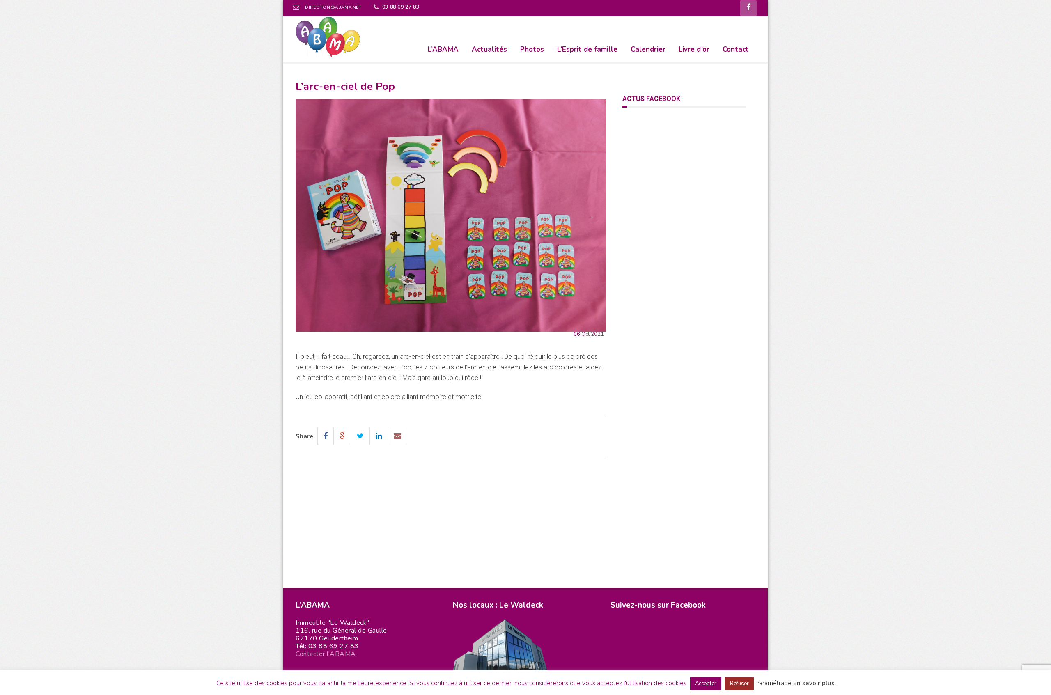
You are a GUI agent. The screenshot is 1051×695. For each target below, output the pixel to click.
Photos (532, 49)
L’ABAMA (443, 49)
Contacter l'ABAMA (326, 653)
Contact (736, 49)
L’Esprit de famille (587, 49)
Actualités (489, 49)
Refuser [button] (739, 683)
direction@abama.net (333, 7)
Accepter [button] (705, 683)
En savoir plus (814, 683)
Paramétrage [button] (773, 683)
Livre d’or (694, 49)
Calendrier (648, 49)
